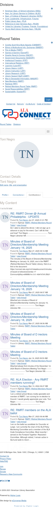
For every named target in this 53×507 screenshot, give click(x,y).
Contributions (34, 195)
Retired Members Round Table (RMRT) (21, 86)
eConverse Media (19, 500)
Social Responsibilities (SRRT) (17, 89)
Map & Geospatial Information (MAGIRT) (21, 78)
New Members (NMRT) (14, 81)
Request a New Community (11, 474)
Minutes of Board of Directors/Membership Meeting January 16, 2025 (29, 244)
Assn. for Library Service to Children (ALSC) (23, 13)
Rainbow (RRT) (11, 83)
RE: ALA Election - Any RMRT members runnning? (29, 380)
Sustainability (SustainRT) (15, 91)
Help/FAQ (4, 461)
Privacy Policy (5, 458)
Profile (4, 195)
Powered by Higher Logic (26, 506)
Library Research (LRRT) (15, 73)
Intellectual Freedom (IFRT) (16, 60)
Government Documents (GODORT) (20, 57)
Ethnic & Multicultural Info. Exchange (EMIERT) (24, 47)
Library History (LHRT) (14, 68)
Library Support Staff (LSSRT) (17, 76)
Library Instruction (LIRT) (15, 70)
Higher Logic (15, 495)
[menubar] (29, 103)
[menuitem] (11, 103)
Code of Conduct (44, 104)
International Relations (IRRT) (17, 63)
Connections (18, 195)
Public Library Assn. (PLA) (15, 21)
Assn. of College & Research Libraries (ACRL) (24, 16)
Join (1, 466)
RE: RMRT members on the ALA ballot (30, 411)
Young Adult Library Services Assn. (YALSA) (23, 29)
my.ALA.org (30, 104)
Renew (3, 469)
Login (48, 99)
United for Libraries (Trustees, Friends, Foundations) (26, 26)
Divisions (17, 124)
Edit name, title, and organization (13, 185)
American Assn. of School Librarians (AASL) (23, 10)
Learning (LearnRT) (13, 65)
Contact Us (10, 104)
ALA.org (20, 104)
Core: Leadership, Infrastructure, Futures (22, 18)
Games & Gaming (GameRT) (17, 52)
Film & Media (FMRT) (14, 50)
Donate (3, 471)
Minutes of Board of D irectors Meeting (28, 335)
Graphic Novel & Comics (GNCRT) (19, 55)
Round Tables (5, 124)
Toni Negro (23, 220)
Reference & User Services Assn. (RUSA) (22, 23)
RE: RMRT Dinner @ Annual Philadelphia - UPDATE (28, 214)
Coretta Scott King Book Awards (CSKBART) (23, 44)
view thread (21, 225)
